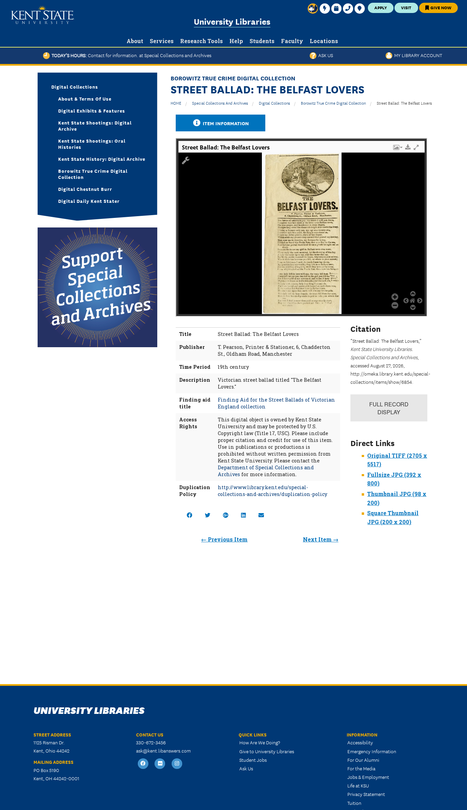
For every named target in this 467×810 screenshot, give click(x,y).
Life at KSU (358, 785)
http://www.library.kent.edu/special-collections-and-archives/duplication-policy (272, 490)
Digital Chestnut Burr (85, 189)
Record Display (389, 408)
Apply (380, 7)
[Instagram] (177, 764)
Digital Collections (274, 103)
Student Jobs (253, 759)
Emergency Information (371, 751)
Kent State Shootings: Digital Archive (95, 125)
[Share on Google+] (225, 515)
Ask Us (325, 55)
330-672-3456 (151, 742)
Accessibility (360, 742)
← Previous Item (224, 539)
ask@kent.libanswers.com (163, 750)
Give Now (440, 7)
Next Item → (320, 539)
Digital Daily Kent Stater (89, 201)
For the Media (361, 768)
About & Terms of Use (84, 98)
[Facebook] (143, 764)
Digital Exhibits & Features (91, 110)
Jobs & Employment (368, 777)
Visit (406, 7)
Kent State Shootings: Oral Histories (91, 144)
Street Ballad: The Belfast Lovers (404, 103)
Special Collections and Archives (220, 103)
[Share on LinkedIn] (243, 515)
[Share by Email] (261, 515)
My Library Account (417, 55)
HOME (176, 103)
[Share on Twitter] (207, 515)
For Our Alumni (363, 759)
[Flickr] (160, 764)
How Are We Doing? (259, 742)
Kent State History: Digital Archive (101, 159)
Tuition (354, 803)
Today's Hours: (130, 55)
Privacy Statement (366, 794)
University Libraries (232, 21)
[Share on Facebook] (189, 515)
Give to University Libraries (266, 751)
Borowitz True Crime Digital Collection (333, 103)
